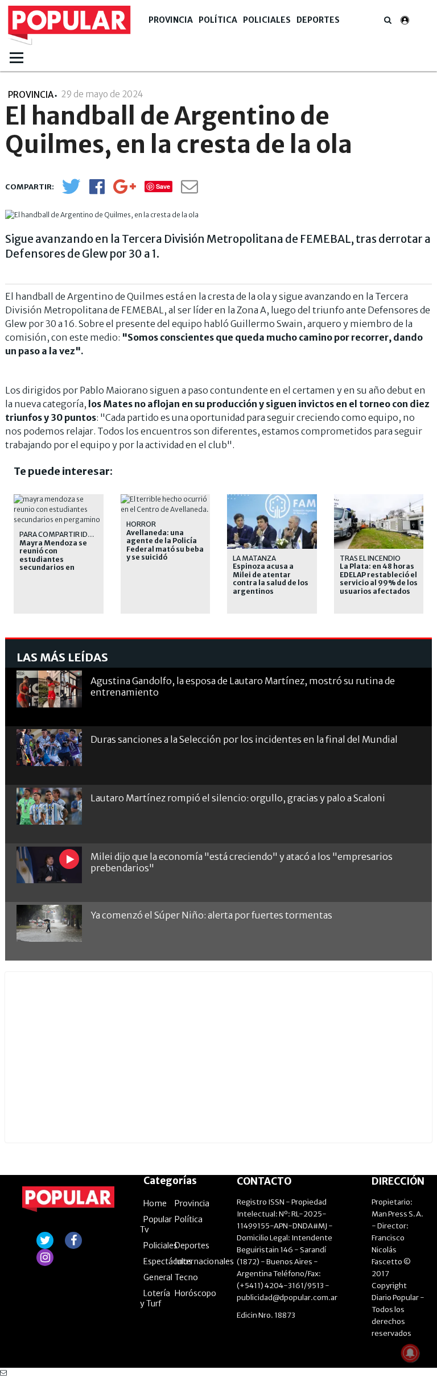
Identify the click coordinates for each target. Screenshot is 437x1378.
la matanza (254, 558)
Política (218, 20)
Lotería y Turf (155, 1298)
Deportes (318, 20)
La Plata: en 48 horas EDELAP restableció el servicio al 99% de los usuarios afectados (379, 578)
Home (155, 1203)
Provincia (171, 20)
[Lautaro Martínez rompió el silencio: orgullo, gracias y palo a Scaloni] (49, 806)
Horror (141, 524)
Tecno (186, 1277)
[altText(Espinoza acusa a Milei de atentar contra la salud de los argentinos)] (272, 499)
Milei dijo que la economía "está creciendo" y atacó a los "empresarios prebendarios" (241, 862)
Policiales (267, 20)
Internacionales (204, 1261)
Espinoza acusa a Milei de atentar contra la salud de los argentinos (270, 578)
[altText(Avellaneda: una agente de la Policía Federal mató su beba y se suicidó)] (166, 499)
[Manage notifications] (410, 1353)
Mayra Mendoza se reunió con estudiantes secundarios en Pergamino (53, 559)
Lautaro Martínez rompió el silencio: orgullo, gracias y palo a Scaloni (237, 798)
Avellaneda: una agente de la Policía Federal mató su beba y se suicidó (165, 545)
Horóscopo (195, 1293)
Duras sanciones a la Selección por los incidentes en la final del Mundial (244, 739)
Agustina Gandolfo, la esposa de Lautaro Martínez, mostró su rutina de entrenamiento (242, 686)
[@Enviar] (189, 189)
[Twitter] (71, 191)
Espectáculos (167, 1261)
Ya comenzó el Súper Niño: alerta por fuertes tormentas (211, 915)
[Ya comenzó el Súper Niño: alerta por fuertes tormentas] (49, 923)
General (157, 1277)
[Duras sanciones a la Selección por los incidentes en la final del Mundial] (49, 747)
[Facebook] (97, 190)
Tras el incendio (370, 558)
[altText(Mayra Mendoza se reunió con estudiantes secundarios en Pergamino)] (59, 499)
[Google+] (124, 190)
